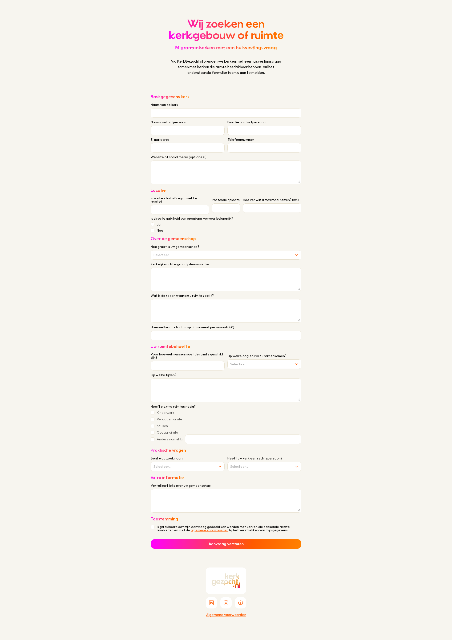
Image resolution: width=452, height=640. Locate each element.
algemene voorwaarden (209, 530)
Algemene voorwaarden (226, 614)
